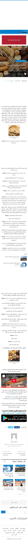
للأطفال (16, 528)
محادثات (14, 530)
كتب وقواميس (8, 532)
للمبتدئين (12, 528)
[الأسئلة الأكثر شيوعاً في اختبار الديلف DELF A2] (23, 264)
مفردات (9, 530)
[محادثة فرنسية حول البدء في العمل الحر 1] (8, 482)
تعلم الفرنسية (6, 528)
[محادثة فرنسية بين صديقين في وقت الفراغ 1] (20, 482)
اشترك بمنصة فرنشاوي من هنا (14, 39)
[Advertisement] (14, 15)
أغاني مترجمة (14, 534)
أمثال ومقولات (20, 532)
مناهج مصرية (22, 528)
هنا (7, 393)
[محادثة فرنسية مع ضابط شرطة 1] (23, 258)
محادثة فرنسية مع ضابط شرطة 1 (12, 256)
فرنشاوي (13, 396)
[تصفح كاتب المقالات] (14, 436)
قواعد (23, 530)
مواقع (14, 532)
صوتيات (19, 530)
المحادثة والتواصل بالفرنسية (20, 60)
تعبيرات (5, 530)
